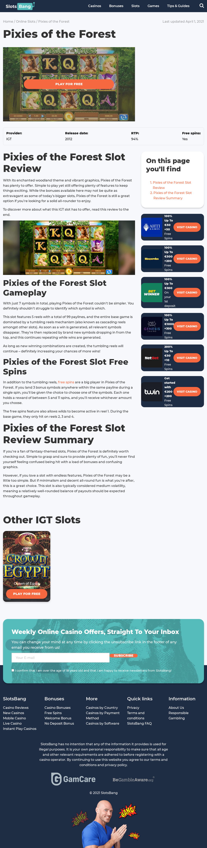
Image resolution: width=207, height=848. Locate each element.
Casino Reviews (16, 708)
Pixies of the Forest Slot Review (172, 185)
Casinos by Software (102, 723)
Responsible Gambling (179, 715)
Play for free (69, 84)
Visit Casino (187, 227)
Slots (135, 6)
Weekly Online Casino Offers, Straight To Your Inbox (95, 632)
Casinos (94, 6)
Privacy (133, 708)
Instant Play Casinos (19, 729)
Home (8, 21)
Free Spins (53, 713)
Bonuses (116, 6)
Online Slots (25, 21)
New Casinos (13, 713)
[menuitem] (94, 6)
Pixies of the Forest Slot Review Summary (172, 195)
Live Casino (12, 723)
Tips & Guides (178, 6)
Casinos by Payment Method (103, 715)
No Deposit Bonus (59, 723)
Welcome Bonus (57, 718)
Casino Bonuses (57, 708)
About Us (176, 708)
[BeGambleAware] (133, 779)
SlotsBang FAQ (139, 723)
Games (153, 6)
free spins (66, 382)
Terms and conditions (136, 715)
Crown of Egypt (27, 583)
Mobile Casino (14, 718)
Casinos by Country (102, 708)
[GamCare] (73, 779)
